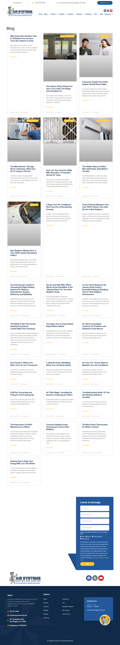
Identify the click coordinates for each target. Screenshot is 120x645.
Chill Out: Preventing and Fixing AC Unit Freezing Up (22, 393)
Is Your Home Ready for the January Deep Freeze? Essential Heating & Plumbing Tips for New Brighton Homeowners (95, 289)
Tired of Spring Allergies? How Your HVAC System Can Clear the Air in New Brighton (95, 206)
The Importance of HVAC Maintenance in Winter (21, 425)
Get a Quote (65, 610)
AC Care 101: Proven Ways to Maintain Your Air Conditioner (95, 364)
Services (70, 14)
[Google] (108, 10)
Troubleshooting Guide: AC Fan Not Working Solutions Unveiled (96, 394)
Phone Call (85, 539)
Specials (79, 14)
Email (89, 536)
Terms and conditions (98, 557)
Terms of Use (66, 614)
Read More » (14, 57)
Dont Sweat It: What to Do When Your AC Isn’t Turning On (23, 364)
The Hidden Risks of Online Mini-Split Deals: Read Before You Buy (95, 168)
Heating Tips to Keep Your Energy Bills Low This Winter (22, 462)
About (46, 14)
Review (53, 14)
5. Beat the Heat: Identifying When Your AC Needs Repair (58, 364)
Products (61, 14)
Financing (88, 14)
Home (40, 14)
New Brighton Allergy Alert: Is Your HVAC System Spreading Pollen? (23, 252)
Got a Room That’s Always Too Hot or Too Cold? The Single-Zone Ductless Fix (59, 88)
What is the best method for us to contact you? (94, 532)
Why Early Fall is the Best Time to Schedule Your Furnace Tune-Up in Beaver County (23, 38)
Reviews (45, 614)
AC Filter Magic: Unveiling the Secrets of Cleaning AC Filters (59, 393)
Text (83, 536)
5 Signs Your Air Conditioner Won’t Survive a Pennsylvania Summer (59, 206)
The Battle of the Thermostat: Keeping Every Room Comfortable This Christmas (23, 326)
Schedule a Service (67, 606)
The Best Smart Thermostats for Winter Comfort (95, 425)
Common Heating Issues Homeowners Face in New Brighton (57, 426)
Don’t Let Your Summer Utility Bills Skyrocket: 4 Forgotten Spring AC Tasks (59, 172)
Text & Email (98, 536)
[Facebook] (105, 10)
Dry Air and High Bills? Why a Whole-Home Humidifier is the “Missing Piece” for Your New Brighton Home (59, 288)
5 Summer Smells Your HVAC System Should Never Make (95, 83)
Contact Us (107, 14)
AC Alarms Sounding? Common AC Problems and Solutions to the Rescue (94, 326)
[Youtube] (111, 10)
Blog (101, 14)
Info (95, 14)
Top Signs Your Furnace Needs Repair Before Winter (59, 325)
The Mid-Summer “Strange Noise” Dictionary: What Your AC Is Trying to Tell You (23, 168)
